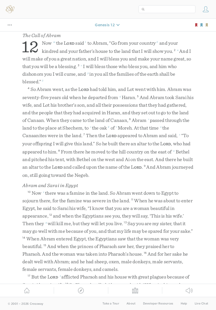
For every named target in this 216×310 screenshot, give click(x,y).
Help (184, 303)
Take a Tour (110, 303)
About (130, 303)
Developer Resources (158, 303)
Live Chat (201, 303)
